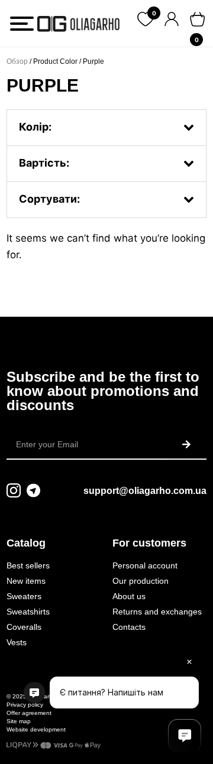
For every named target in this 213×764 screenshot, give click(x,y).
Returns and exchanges (157, 611)
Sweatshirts (28, 611)
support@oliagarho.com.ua (144, 491)
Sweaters (24, 596)
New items (26, 581)
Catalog (26, 543)
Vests (17, 642)
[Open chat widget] (184, 735)
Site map (19, 721)
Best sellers (28, 565)
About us (129, 596)
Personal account (145, 565)
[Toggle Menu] (22, 24)
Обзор (17, 61)
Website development (36, 729)
